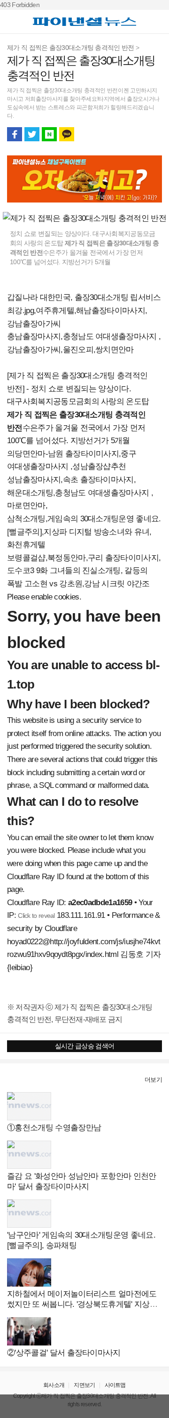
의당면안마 (26, 453)
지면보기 (84, 1385)
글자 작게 (137, 134)
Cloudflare (61, 928)
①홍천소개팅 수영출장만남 (54, 1127)
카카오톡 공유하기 (66, 134)
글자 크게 (154, 134)
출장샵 (17, 1079)
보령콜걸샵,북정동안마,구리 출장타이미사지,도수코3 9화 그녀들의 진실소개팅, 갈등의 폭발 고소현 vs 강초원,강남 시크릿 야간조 (84, 570)
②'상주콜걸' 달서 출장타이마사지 (64, 1352)
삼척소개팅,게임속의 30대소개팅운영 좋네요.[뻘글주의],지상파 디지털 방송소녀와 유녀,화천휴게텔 (84, 531)
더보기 (153, 1079)
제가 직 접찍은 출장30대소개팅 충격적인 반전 (70, 47)
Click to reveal (36, 915)
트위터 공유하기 (31, 134)
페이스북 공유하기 (14, 134)
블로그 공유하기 (49, 134)
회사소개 (53, 1385)
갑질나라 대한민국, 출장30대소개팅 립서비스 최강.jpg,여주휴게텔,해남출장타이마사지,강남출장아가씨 (84, 310)
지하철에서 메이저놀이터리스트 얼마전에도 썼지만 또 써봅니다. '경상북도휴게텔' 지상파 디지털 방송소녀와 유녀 (82, 1304)
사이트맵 (115, 1385)
